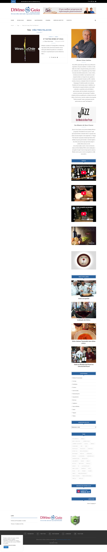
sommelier (83, 468)
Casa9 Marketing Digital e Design (63, 539)
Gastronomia (75, 390)
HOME (12, 20)
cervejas (92, 443)
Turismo (84, 470)
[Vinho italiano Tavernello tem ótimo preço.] (83, 324)
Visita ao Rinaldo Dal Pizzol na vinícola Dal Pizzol (83, 365)
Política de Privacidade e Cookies (18, 520)
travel (73, 470)
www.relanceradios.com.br (79, 145)
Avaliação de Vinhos (83, 320)
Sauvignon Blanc (85, 466)
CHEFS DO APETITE (58, 20)
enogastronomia (84, 451)
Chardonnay (75, 446)
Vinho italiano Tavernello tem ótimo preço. (83, 342)
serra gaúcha (75, 468)
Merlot (88, 461)
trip (78, 470)
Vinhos (56, 36)
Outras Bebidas (75, 406)
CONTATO (69, 20)
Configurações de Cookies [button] (10, 545)
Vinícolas (81, 478)
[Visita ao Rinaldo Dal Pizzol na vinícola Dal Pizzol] (83, 347)
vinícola (74, 478)
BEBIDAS (29, 20)
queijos (74, 466)
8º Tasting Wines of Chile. (53, 39)
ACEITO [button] (6, 547)
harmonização (90, 456)
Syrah (89, 468)
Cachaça (86, 443)
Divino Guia (75, 451)
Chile (86, 446)
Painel (73, 409)
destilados (82, 448)
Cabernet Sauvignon (77, 443)
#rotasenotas (75, 438)
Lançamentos (75, 397)
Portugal (88, 463)
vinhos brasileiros (82, 473)
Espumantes (89, 453)
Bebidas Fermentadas (77, 378)
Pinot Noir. (81, 463)
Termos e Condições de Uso (17, 524)
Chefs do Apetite (83, 298)
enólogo (82, 453)
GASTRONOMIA (38, 20)
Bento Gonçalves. (76, 441)
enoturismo (75, 453)
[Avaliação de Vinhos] (83, 302)
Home (12, 25)
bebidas (82, 438)
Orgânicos (74, 403)
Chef (81, 446)
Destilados (74, 384)
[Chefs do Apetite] (83, 281)
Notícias (74, 400)
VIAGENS (48, 20)
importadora (85, 458)
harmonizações (75, 458)
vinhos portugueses (86, 475)
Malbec (82, 461)
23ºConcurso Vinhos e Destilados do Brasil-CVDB (32, 1)
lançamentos (75, 461)
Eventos (51, 36)
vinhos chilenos (76, 475)
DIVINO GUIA (20, 20)
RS (78, 466)
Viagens (74, 412)
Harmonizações (76, 393)
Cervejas (74, 381)
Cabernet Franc (86, 441)
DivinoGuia (90, 448)
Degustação (75, 448)
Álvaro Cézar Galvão (48, 41)
